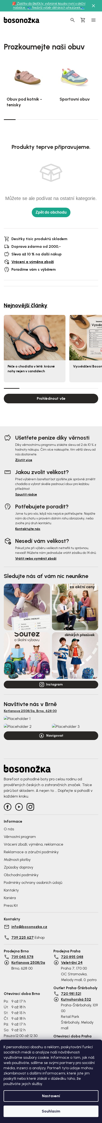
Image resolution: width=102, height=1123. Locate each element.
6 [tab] (69, 119)
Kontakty (11, 890)
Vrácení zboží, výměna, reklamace (33, 844)
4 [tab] (45, 119)
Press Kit (11, 905)
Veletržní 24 (72, 962)
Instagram (54, 684)
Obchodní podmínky (21, 875)
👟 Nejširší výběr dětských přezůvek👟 (55, 7)
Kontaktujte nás (27, 529)
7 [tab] (81, 119)
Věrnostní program (20, 836)
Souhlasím (51, 1111)
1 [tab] (10, 119)
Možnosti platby (17, 859)
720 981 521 (71, 993)
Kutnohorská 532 (76, 999)
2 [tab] (22, 119)
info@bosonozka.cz (29, 926)
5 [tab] (57, 119)
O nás (9, 829)
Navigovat (54, 736)
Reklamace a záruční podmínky (31, 852)
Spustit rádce (26, 494)
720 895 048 (72, 957)
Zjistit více (23, 460)
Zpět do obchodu (51, 212)
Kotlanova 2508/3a (28, 962)
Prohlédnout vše (51, 398)
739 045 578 (22, 957)
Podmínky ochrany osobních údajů (33, 882)
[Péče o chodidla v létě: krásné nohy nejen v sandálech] (34, 337)
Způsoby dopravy (18, 867)
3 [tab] (33, 119)
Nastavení (51, 1096)
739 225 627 (22, 937)
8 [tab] (92, 119)
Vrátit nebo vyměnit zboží (35, 558)
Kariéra (10, 898)
